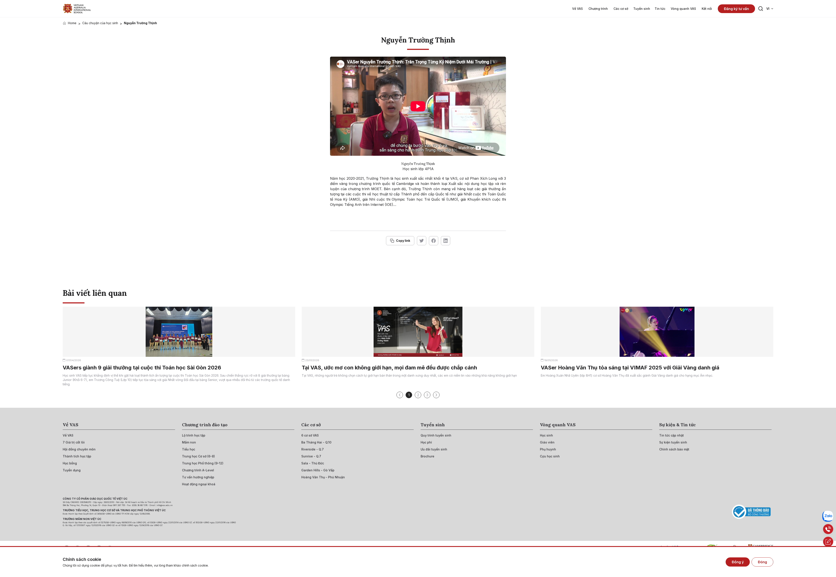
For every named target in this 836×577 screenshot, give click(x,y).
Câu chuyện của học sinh (100, 23)
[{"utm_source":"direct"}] (77, 8)
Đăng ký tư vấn (736, 9)
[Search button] (760, 9)
